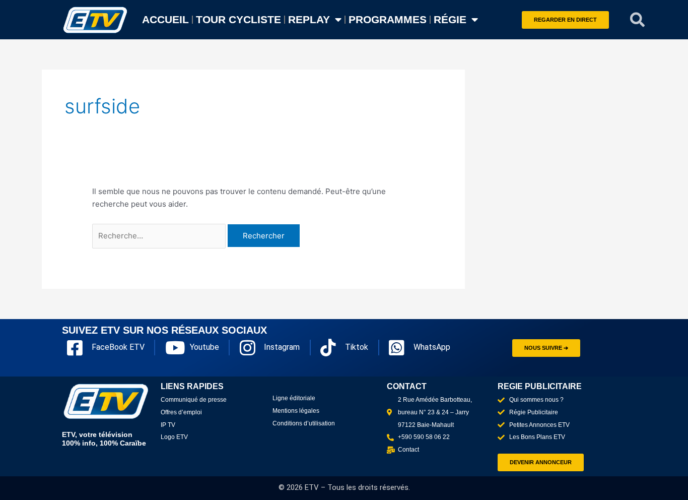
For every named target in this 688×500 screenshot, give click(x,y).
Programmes (388, 19)
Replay (309, 19)
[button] (637, 19)
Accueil (165, 19)
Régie (450, 19)
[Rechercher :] (160, 235)
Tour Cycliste (238, 19)
